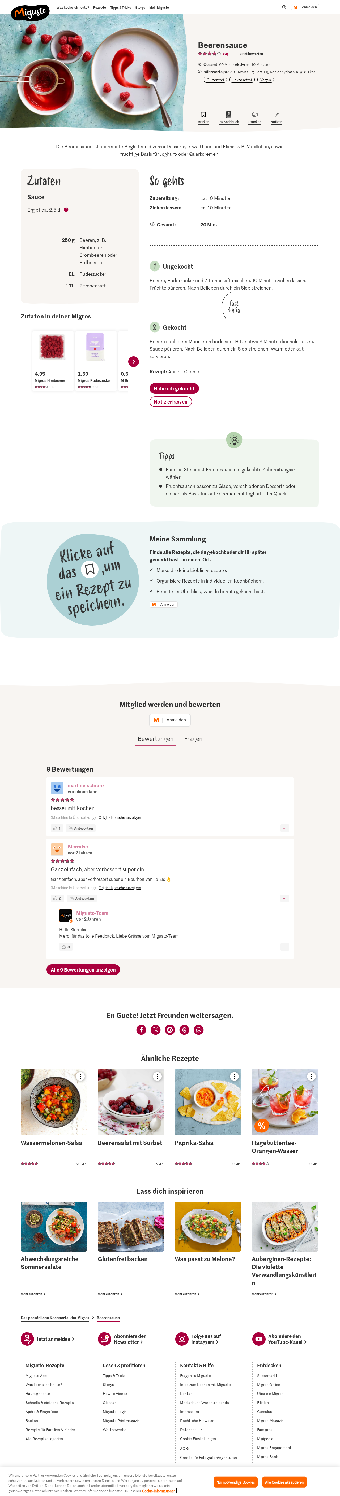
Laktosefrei (242, 79)
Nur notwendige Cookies (235, 1482)
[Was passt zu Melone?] (208, 1249)
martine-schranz (86, 785)
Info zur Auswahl (66, 211)
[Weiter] (133, 361)
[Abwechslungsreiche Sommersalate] (54, 1249)
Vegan (265, 79)
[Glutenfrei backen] (131, 1249)
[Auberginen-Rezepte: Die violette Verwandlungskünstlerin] (285, 1249)
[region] (170, 1481)
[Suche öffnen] (284, 7)
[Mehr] (284, 828)
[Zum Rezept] (54, 1118)
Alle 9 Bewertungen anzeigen (83, 969)
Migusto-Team (92, 912)
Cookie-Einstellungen (198, 1438)
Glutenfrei (215, 79)
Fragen (193, 738)
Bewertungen (155, 738)
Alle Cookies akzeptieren (284, 1482)
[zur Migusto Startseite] (30, 8)
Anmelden (309, 7)
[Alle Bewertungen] (210, 53)
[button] (57, 788)
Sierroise (78, 846)
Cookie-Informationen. (159, 1490)
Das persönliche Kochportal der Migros (55, 1317)
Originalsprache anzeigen (120, 817)
